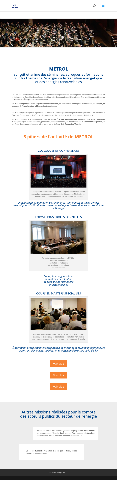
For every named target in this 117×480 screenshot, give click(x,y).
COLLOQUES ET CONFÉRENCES (58, 151)
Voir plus (58, 363)
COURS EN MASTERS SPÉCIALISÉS (58, 293)
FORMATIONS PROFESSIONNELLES (58, 217)
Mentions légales (57, 473)
